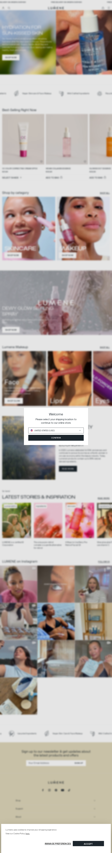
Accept (88, 844)
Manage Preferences (58, 843)
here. (28, 833)
